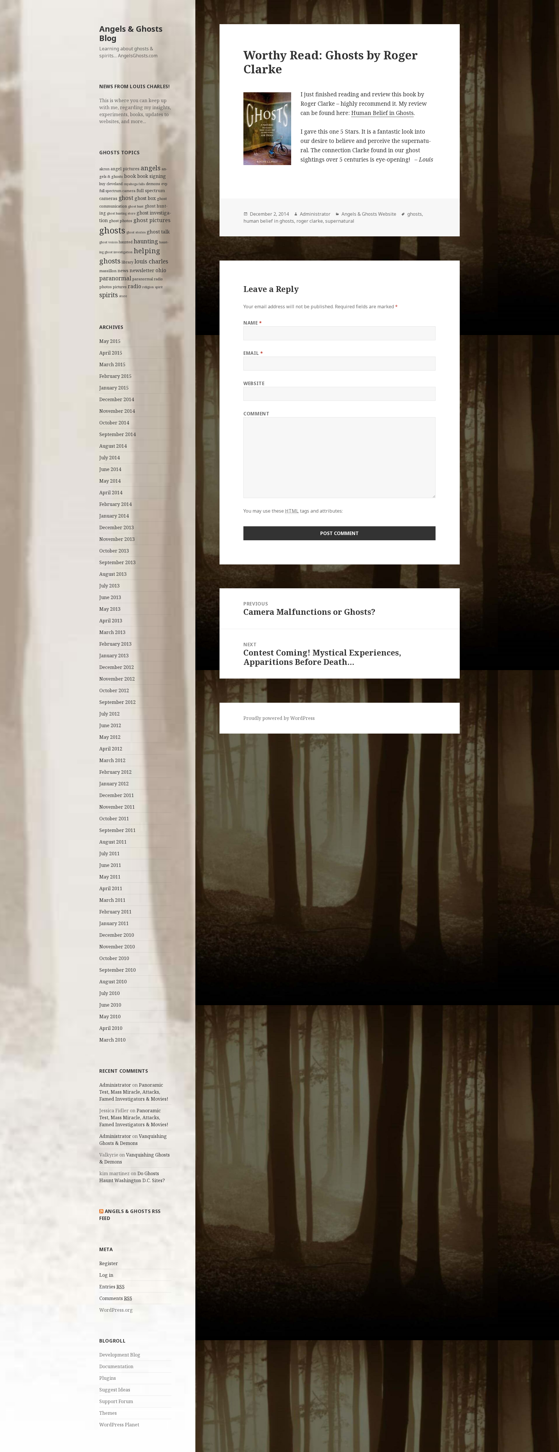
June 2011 (110, 865)
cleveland (115, 183)
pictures (120, 286)
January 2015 (114, 388)
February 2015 (115, 376)
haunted (125, 242)
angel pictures (125, 168)
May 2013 (110, 609)
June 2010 (110, 1005)
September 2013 (117, 562)
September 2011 (117, 830)
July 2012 (109, 714)
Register (108, 1263)
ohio (160, 270)
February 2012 (115, 772)
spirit (159, 287)
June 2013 (110, 597)
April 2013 (110, 620)
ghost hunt (136, 206)
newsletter (142, 270)
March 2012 (112, 760)
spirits (108, 295)
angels (150, 167)
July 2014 (109, 457)
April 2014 (110, 492)
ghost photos (120, 220)
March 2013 (112, 632)
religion (148, 287)
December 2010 (116, 935)
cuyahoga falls (134, 184)
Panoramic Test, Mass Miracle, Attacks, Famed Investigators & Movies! (133, 1092)
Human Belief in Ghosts (382, 113)
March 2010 (112, 1040)
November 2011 (117, 807)
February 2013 (115, 644)
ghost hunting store (121, 213)
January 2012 (114, 783)
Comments (115, 1298)
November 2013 (117, 539)
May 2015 (110, 341)
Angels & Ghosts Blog (130, 33)
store (123, 296)
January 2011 (114, 923)
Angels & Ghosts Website (369, 214)
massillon (107, 270)
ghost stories (136, 232)
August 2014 (113, 446)
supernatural (339, 221)
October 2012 (114, 690)
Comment (256, 413)
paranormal (115, 278)
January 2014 (114, 516)
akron (104, 169)
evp (164, 183)
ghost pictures (152, 220)
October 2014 (114, 422)
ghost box (145, 198)
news (123, 270)
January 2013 (114, 655)
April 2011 (110, 888)
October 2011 (114, 818)
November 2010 (117, 946)
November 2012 (117, 679)
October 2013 (114, 551)
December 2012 (116, 667)
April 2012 (110, 749)
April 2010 (110, 1028)
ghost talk (158, 231)
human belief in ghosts (268, 221)
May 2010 (110, 1016)
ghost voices (108, 242)
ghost (125, 198)
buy (102, 183)
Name (252, 323)
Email (253, 353)
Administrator (115, 1085)
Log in (106, 1275)
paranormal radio (147, 279)
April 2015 (110, 353)
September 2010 (117, 970)
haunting (146, 241)
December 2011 (116, 795)
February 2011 (115, 912)
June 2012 (110, 725)
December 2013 (116, 527)
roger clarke (309, 221)
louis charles (151, 261)
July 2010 (109, 993)
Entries (112, 1286)
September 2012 (117, 702)
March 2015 (112, 364)
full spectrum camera (117, 190)
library (127, 262)
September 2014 (117, 434)
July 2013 (109, 585)
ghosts (112, 230)
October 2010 (114, 958)
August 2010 (113, 981)
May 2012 (110, 737)
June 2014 (110, 469)
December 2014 (116, 399)
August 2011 (113, 842)
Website (253, 383)
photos (105, 286)
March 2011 (112, 900)
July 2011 (109, 853)
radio (134, 286)
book (130, 176)
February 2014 (115, 504)
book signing (151, 176)
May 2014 (110, 481)
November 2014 (117, 411)
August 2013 (113, 574)
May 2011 (110, 877)
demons (153, 183)
